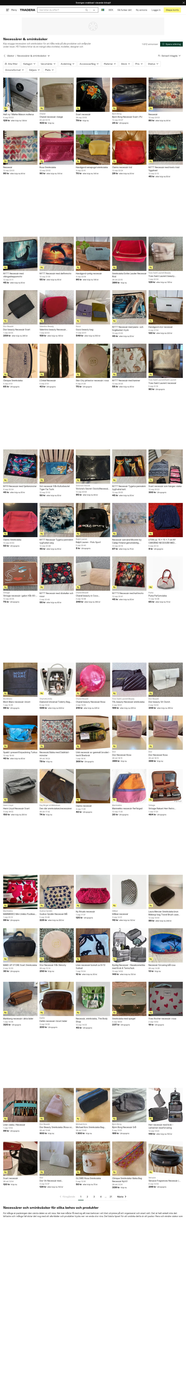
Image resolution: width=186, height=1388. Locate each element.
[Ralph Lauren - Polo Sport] (93, 520)
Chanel (42, 114)
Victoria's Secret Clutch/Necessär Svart (92, 488)
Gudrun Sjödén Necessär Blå (53, 914)
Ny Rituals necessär (85, 911)
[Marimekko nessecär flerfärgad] (129, 786)
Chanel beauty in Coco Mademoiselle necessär (87, 595)
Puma (151, 593)
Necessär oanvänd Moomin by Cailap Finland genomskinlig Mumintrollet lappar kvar (127, 541)
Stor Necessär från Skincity (53, 965)
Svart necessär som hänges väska (165, 486)
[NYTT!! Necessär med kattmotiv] (129, 573)
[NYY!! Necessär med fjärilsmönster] (20, 466)
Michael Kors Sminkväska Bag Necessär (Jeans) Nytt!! (90, 1127)
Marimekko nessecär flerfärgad (127, 808)
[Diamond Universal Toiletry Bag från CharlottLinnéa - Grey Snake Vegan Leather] (57, 680)
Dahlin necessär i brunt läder (53, 1021)
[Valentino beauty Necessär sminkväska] (57, 307)
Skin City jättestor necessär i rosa (92, 380)
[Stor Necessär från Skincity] (57, 945)
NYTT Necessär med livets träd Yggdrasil (164, 169)
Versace (152, 1178)
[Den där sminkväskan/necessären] (57, 786)
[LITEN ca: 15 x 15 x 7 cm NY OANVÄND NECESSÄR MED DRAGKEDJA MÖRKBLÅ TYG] (166, 520)
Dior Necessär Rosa (121, 755)
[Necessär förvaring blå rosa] (166, 945)
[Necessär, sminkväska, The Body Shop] (93, 999)
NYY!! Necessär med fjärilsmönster (20, 486)
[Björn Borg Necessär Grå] (129, 1105)
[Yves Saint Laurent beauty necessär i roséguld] (166, 254)
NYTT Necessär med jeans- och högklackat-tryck (127, 328)
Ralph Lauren (81, 539)
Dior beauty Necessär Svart (16, 329)
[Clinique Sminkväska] (20, 361)
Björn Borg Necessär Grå (124, 1127)
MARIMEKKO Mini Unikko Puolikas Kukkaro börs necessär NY (19, 914)
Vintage (6, 593)
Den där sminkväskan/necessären (56, 808)
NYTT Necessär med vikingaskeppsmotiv (13, 275)
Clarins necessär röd (122, 167)
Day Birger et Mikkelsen (50, 805)
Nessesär (153, 114)
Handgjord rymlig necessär (89, 273)
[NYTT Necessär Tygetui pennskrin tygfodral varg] (57, 520)
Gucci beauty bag (84, 329)
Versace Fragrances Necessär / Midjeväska (164, 1180)
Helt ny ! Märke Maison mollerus (18, 114)
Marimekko (117, 805)
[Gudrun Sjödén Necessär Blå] (57, 892)
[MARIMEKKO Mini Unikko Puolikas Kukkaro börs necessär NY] (20, 892)
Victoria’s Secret (83, 486)
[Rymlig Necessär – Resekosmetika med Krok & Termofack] (129, 945)
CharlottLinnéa (46, 699)
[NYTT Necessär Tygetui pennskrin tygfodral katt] (129, 466)
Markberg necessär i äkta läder (18, 1018)
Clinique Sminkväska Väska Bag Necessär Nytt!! (127, 1180)
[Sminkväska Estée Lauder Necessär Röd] (129, 254)
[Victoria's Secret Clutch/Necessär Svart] (93, 466)
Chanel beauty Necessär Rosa (90, 702)
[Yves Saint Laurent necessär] (166, 361)
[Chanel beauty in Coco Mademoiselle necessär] (93, 573)
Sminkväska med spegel (123, 1018)
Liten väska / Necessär (14, 1124)
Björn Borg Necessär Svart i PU (127, 117)
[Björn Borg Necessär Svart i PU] (129, 95)
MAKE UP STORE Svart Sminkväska (20, 965)
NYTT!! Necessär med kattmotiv (128, 593)
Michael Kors (81, 1124)
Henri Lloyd (8, 805)
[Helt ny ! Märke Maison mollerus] (20, 95)
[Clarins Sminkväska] (20, 520)
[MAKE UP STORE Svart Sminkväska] (20, 945)
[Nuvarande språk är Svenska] (102, 9)
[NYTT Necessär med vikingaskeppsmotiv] (20, 254)
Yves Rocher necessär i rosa (162, 1018)
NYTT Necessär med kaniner (126, 380)
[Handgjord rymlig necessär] (93, 254)
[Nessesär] (166, 95)
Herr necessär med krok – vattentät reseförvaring (161, 1126)
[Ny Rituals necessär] (93, 892)
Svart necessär (83, 114)
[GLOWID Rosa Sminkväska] (93, 1158)
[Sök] (86, 9)
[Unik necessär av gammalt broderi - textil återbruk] (93, 733)
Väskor (10, 56)
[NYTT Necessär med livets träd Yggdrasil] (166, 148)
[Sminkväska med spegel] (129, 999)
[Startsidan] (27, 9)
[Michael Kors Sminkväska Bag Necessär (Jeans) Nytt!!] (93, 1105)
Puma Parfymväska (158, 595)
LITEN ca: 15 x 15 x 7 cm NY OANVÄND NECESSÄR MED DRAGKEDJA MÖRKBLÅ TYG (162, 541)
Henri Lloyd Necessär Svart (16, 808)
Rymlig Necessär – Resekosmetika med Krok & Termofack (128, 966)
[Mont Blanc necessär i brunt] (20, 680)
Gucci (78, 326)
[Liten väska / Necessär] (20, 1105)
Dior (114, 752)
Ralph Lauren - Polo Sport (88, 542)
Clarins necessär (84, 806)
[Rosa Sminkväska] (57, 148)
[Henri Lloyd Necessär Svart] (20, 786)
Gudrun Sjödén (46, 911)
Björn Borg (116, 114)
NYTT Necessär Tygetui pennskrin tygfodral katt (129, 487)
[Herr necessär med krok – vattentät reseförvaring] (166, 1105)
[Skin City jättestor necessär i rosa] (93, 361)
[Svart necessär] (93, 95)
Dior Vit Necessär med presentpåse (50, 1180)
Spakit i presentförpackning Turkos (20, 752)
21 (111, 1196)
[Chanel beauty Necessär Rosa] (93, 680)
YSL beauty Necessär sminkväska (128, 702)
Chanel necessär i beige (51, 117)
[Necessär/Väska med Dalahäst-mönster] (57, 733)
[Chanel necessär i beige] (57, 95)
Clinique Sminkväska (13, 380)
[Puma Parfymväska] (166, 573)
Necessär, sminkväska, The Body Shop (92, 1020)
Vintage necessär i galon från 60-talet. (19, 595)
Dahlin (42, 1018)
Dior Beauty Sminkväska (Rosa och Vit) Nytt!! (56, 1127)
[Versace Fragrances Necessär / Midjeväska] (166, 1158)
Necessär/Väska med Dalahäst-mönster (55, 754)
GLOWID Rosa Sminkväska (88, 1178)
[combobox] (63, 10)
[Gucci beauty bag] (93, 307)
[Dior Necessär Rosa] (129, 733)
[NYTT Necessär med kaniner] (129, 361)
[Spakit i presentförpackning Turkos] (20, 733)
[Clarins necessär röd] (129, 148)
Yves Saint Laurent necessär (162, 383)
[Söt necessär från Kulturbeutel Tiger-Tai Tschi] (57, 466)
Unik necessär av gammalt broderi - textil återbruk (93, 754)
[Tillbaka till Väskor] (4, 56)
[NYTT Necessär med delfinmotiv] (57, 254)
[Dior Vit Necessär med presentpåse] (57, 1158)
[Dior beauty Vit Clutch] (166, 680)
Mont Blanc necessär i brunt (16, 702)
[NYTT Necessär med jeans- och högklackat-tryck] (129, 307)
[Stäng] (183, 2)
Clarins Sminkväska (12, 539)
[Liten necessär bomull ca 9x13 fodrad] (93, 945)
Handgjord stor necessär (161, 327)
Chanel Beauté (82, 593)
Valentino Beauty (47, 326)
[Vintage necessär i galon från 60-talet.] (20, 573)
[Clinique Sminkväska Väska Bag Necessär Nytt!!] (129, 1158)
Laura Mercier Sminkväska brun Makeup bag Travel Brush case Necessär (163, 913)
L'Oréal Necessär (48, 380)
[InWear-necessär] (129, 892)
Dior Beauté (8, 326)
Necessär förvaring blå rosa (162, 965)
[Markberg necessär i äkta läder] (20, 999)
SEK (111, 10)
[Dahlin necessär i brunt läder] (57, 999)
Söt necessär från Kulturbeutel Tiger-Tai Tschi (55, 487)
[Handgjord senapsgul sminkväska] (93, 148)
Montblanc (7, 699)
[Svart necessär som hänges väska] (166, 466)
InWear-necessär (120, 914)
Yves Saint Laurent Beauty (160, 273)
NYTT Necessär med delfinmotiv (55, 273)
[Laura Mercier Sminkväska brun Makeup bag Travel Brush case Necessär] (166, 892)
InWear (115, 911)
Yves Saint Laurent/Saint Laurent (162, 380)
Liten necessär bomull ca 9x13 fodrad (90, 966)
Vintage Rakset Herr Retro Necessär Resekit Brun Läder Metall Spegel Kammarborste (163, 808)
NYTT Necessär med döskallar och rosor (56, 594)
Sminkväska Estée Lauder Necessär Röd (129, 275)
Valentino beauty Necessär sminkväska (53, 329)
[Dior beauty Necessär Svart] (20, 307)
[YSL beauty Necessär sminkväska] (129, 680)
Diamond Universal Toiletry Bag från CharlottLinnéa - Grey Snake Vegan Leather (56, 702)
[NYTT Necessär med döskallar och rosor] (57, 573)
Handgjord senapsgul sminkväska (92, 167)
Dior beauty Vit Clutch (159, 702)
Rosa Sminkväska (48, 167)
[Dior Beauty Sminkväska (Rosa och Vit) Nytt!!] (57, 1105)
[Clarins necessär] (93, 786)
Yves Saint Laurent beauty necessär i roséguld (161, 276)
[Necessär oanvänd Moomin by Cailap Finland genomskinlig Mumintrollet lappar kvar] (129, 520)
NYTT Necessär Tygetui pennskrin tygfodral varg (56, 541)
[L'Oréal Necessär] (57, 361)
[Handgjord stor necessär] (166, 307)
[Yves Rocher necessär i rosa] (166, 999)
